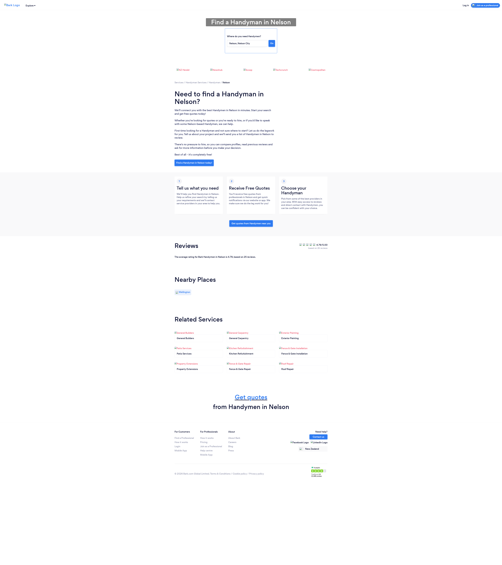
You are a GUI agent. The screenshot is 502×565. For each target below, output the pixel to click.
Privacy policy (256, 473)
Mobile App (181, 450)
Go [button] (271, 43)
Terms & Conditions (220, 473)
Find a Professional (184, 438)
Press (231, 450)
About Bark (234, 438)
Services (179, 82)
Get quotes (251, 397)
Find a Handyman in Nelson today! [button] (194, 162)
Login (177, 446)
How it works (181, 442)
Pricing (203, 442)
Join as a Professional (211, 446)
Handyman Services (196, 82)
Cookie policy (240, 473)
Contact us (318, 436)
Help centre (206, 450)
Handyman (214, 82)
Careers (232, 442)
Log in (466, 5)
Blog (230, 446)
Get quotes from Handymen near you (251, 223)
